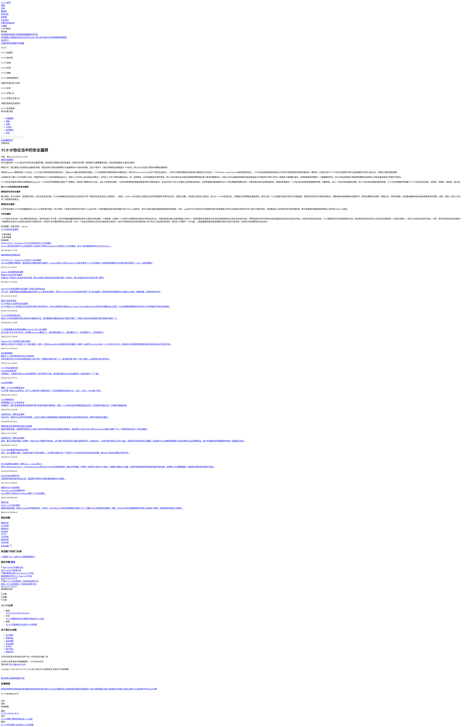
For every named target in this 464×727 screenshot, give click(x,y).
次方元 (146, 689)
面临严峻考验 (14, 450)
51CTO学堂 (11, 625)
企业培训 (5, 20)
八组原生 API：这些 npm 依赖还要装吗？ (18, 557)
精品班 (4, 11)
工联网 (96, 689)
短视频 (21, 34)
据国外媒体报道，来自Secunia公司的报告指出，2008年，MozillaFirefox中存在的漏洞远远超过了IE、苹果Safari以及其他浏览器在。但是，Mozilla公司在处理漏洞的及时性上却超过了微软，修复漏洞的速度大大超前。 (92, 508)
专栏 (18, 43)
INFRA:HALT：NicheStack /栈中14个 (26, 243)
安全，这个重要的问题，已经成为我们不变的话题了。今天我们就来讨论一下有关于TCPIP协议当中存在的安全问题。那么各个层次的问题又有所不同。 (65, 453)
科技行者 (43, 689)
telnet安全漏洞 (7, 383)
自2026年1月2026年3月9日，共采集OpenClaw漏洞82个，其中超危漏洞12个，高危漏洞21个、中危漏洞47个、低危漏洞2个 (52, 332)
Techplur (26, 613)
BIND (7, 488)
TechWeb (51, 689)
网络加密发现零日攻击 (16, 426)
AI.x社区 (40, 619)
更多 (13, 562)
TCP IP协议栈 (6, 368)
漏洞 (3, 255)
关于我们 (10, 635)
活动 (8, 133)
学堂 (3, 8)
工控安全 (9, 301)
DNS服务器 (14, 488)
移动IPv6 (11, 275)
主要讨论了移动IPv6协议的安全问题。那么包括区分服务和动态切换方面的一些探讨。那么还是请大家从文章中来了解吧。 (53, 278)
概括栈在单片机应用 (17, 356)
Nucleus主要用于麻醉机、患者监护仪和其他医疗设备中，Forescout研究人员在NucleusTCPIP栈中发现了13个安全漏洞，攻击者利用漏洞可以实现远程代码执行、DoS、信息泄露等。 (77, 263)
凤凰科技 (28, 689)
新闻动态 (10, 638)
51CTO (9, 613)
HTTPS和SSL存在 (14, 304)
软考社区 (5, 14)
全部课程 (5, 37)
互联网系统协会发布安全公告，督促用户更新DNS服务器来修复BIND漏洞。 (33, 479)
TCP (3, 400)
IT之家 (90, 689)
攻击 (14, 301)
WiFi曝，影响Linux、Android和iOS (21, 464)
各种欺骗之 (12, 402)
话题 (8, 124)
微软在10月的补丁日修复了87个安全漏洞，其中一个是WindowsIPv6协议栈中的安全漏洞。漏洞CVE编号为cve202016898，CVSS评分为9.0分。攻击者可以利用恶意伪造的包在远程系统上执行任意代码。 (86, 344)
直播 (22, 43)
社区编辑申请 (7, 140)
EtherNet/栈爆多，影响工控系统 (23, 289)
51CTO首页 (6, 3)
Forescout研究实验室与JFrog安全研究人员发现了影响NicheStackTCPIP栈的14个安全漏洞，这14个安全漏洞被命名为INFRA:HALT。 (56, 246)
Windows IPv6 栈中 (15, 341)
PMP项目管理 (53, 37)
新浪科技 (5, 689)
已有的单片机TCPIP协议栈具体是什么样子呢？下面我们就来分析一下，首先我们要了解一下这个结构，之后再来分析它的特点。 (56, 359)
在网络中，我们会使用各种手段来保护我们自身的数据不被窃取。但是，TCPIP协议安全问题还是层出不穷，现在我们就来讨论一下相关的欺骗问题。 (64, 405)
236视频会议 (112, 689)
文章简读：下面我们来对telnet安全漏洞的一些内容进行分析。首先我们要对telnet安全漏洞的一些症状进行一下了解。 (50, 374)
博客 (3, 5)
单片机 (15, 368)
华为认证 (30, 37)
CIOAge (15, 613)
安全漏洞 (14, 229)
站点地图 (10, 641)
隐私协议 (10, 652)
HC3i (20, 613)
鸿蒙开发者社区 (7, 23)
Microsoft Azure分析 (13, 490)
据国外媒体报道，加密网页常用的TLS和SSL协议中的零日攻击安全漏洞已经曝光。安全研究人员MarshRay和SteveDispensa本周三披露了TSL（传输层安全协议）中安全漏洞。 (75, 429)
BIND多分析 (10, 476)
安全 (3, 353)
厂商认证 (38, 37)
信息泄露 (19, 272)
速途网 (71, 689)
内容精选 (10, 118)
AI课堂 (4, 26)
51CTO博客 (11, 619)
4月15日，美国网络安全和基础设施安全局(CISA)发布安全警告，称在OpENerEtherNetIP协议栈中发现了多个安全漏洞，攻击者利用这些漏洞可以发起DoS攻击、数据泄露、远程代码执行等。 (81, 292)
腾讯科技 (12, 689)
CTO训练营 (32, 625)
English (9, 646)
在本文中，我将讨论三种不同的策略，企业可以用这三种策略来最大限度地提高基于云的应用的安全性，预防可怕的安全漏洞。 (55, 417)
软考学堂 (34, 34)
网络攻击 (16, 255)
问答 (11, 43)
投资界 (140, 689)
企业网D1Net (132, 689)
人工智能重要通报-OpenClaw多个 (24, 329)
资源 (7, 43)
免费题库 (63, 37)
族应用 (10, 315)
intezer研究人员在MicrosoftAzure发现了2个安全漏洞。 (23, 493)
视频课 (4, 34)
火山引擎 (153, 689)
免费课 (4, 17)
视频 (8, 121)
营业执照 (5, 678)
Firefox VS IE (10, 505)
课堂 (14, 43)
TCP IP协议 (6, 229)
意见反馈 (10, 644)
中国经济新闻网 (80, 689)
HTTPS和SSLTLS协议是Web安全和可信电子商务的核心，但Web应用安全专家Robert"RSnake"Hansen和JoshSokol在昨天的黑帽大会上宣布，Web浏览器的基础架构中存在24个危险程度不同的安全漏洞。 (86, 306)
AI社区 (9, 127)
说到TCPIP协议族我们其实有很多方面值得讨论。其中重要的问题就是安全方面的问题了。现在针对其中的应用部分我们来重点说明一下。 (59, 318)
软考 (16, 37)
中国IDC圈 (122, 689)
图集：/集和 (12, 388)
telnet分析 (9, 371)
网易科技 (20, 689)
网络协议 (10, 400)
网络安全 (9, 255)
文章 (3, 43)
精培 (17, 625)
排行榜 (15, 34)
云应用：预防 (12, 414)
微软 (11, 353)
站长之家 (64, 689)
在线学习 (5, 40)
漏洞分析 (5, 502)
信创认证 (22, 37)
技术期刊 (10, 130)
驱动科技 (36, 689)
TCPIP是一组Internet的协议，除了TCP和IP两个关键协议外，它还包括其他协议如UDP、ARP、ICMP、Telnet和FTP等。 (51, 391)
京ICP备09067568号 (17, 664)
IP (5, 400)
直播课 (27, 34)
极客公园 (103, 689)
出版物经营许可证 (17, 678)
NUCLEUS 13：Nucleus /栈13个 (21, 260)
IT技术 (44, 37)
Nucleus (4, 272)
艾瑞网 (57, 689)
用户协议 (10, 649)
